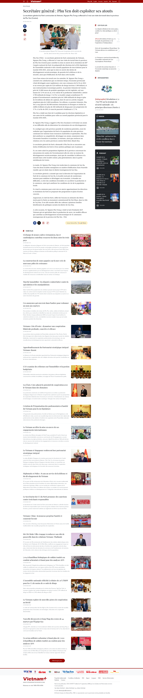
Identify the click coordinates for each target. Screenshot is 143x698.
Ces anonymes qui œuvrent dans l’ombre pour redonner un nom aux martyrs (46, 304)
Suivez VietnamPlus (72, 223)
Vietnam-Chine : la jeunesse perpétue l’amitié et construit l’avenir (42, 517)
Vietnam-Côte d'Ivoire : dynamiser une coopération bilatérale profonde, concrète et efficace (44, 327)
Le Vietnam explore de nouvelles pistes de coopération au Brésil (45, 601)
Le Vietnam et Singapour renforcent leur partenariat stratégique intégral (44, 451)
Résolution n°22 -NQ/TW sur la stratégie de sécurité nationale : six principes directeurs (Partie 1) (107, 103)
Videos (101, 116)
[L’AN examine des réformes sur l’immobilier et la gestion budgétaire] (81, 371)
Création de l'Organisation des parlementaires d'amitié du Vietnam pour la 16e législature (45, 407)
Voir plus (29, 231)
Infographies (103, 78)
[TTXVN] (28, 672)
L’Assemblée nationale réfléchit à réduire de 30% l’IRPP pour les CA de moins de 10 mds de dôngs (45, 581)
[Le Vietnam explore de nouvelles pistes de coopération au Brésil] (81, 605)
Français (100, 1)
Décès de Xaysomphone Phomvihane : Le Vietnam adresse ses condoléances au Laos (107, 50)
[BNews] (50, 672)
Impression (25, 35)
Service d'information (108, 678)
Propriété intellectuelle (60, 678)
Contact (63, 680)
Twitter (25, 30)
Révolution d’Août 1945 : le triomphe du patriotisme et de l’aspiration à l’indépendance (105, 41)
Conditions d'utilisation (74, 678)
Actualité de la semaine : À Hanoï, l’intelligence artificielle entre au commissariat (102, 161)
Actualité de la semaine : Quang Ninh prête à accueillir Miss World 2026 (102, 198)
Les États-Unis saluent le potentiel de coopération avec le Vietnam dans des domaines (45, 386)
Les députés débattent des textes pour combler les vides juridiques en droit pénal (106, 31)
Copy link (25, 39)
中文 (110, 1)
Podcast (102, 153)
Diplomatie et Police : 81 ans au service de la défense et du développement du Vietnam (45, 474)
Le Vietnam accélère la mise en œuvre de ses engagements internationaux (41, 428)
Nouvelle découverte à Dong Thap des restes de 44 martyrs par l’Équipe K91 (43, 620)
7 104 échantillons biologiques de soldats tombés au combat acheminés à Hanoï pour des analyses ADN (44, 558)
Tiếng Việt (89, 1)
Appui (87, 678)
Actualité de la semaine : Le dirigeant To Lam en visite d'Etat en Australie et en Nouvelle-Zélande (102, 179)
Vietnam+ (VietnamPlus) (36, 1)
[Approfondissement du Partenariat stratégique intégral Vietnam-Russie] (81, 352)
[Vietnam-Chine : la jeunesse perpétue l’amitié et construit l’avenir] (81, 521)
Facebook (25, 26)
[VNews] (35, 672)
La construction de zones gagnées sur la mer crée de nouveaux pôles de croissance (44, 262)
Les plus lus (102, 25)
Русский (114, 1)
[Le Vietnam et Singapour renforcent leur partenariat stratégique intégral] (81, 455)
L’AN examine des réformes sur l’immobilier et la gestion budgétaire (46, 368)
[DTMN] (91, 672)
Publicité (57, 680)
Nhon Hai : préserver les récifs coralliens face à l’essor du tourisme (106, 139)
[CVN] (80, 672)
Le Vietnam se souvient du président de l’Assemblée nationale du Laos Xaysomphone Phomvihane (107, 59)
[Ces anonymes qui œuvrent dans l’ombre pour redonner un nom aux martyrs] (81, 308)
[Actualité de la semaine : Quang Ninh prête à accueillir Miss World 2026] (114, 197)
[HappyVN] (114, 672)
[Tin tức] (42, 672)
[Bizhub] (57, 672)
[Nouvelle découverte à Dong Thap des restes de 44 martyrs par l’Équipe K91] (81, 624)
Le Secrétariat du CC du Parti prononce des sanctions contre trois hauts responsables (45, 498)
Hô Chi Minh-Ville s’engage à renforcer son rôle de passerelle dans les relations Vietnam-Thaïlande (43, 535)
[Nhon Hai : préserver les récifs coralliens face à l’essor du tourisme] (107, 126)
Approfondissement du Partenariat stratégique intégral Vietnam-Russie (45, 348)
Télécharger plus (57, 661)
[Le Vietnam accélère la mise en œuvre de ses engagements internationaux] (81, 432)
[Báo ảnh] (103, 672)
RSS (83, 678)
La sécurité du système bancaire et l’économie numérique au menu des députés (105, 69)
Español (106, 1)
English (95, 1)
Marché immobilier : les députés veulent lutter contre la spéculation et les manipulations (45, 283)
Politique (26, 6)
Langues (93, 678)
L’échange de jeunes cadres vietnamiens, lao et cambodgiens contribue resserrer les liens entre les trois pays (46, 237)
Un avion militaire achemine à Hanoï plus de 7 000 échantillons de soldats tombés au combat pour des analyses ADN (44, 641)
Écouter (102, 168)
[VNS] (68, 672)
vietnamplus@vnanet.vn (65, 690)
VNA (99, 678)
